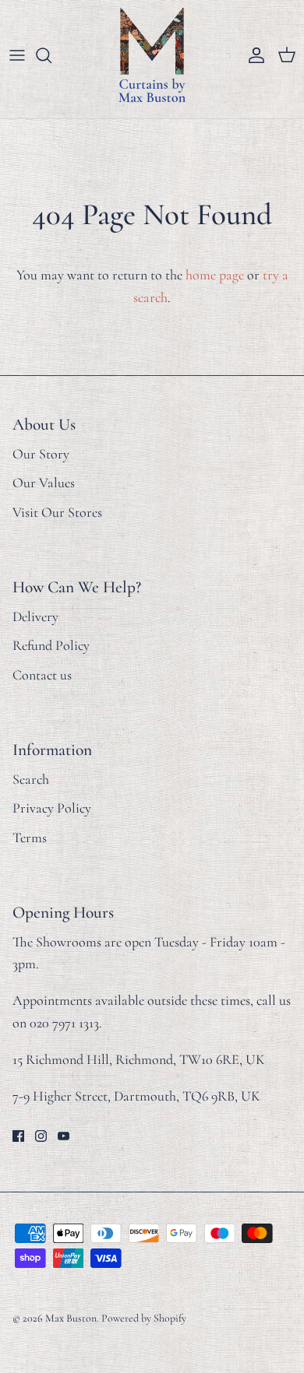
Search (30, 779)
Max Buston (71, 1318)
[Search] (51, 55)
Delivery (35, 616)
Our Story (40, 453)
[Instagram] (41, 1136)
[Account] (252, 55)
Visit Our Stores (57, 512)
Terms (29, 837)
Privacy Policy (51, 807)
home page (215, 274)
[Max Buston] (152, 55)
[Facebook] (18, 1136)
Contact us (42, 674)
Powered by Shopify (143, 1318)
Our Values (43, 482)
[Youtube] (63, 1136)
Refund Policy (51, 645)
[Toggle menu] (17, 55)
